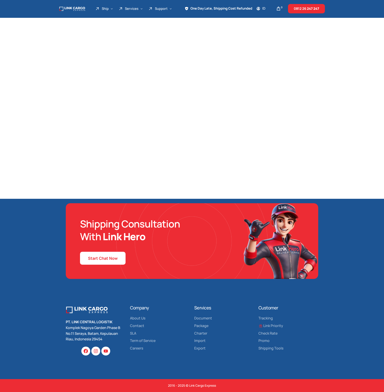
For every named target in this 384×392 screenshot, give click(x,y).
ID (263, 8)
